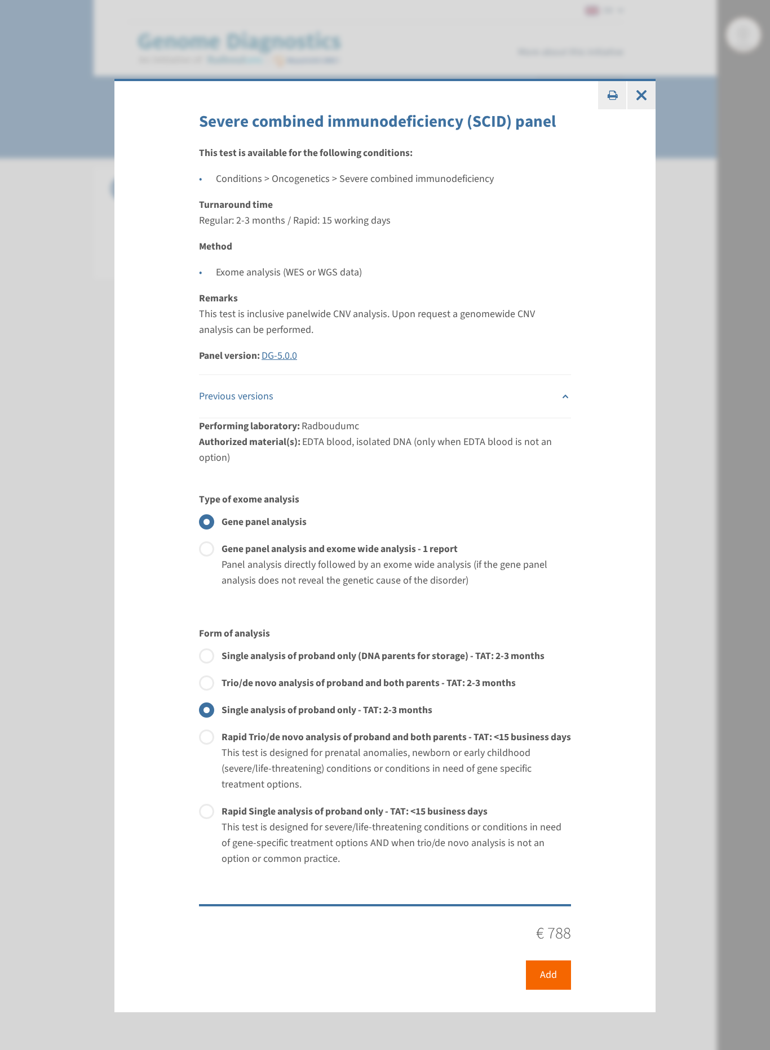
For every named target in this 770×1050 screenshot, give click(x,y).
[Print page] (612, 95)
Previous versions (236, 396)
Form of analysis (234, 633)
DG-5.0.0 (279, 356)
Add (548, 975)
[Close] (641, 95)
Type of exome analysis (249, 499)
